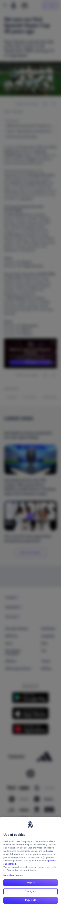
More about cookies (13, 875)
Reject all (30, 900)
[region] (30, 862)
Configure (30, 891)
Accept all (30, 882)
